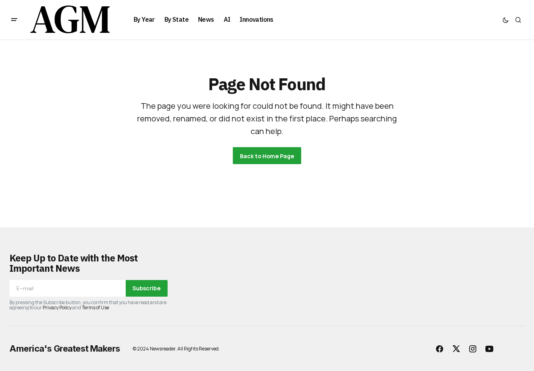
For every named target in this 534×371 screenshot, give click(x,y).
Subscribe (146, 288)
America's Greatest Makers (64, 348)
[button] (14, 20)
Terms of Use (95, 307)
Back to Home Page (267, 156)
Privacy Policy (57, 307)
